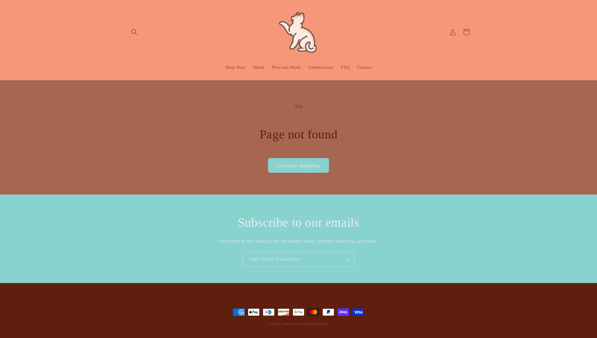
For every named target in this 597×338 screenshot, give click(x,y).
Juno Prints (289, 324)
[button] (134, 32)
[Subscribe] (347, 259)
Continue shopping (298, 165)
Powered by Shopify (314, 324)
